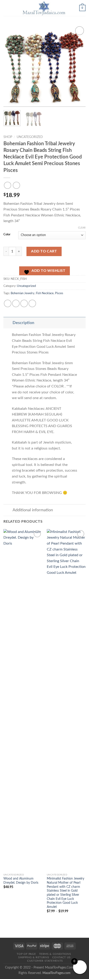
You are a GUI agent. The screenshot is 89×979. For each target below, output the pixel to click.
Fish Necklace (45, 293)
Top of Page (26, 954)
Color (6, 234)
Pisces (59, 293)
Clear (82, 227)
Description (23, 323)
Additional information (33, 510)
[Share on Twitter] (16, 303)
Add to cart (44, 251)
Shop (7, 137)
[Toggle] (7, 323)
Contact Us (61, 957)
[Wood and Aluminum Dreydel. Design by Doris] (22, 700)
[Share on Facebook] (7, 303)
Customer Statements (45, 960)
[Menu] (6, 7)
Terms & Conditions (55, 954)
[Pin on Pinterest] (32, 303)
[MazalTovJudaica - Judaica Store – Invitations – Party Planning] (44, 8)
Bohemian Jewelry (22, 293)
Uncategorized (30, 137)
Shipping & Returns (33, 957)
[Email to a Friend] (24, 303)
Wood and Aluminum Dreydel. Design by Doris (20, 880)
